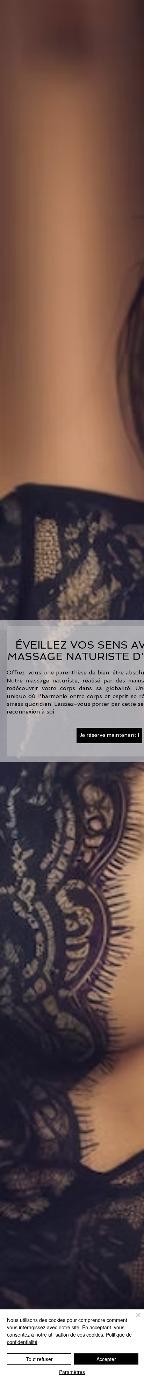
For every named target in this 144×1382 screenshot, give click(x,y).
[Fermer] (134, 1319)
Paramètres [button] (72, 1371)
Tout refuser (39, 1358)
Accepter (106, 1358)
